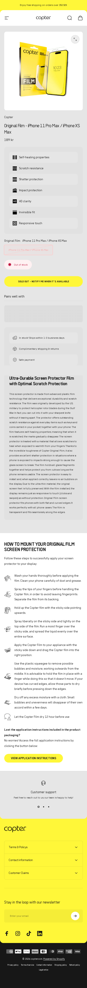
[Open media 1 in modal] (75, 39)
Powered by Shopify (54, 958)
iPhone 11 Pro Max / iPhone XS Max (28, 249)
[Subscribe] (75, 916)
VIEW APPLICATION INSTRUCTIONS (33, 758)
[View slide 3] (48, 806)
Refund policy (74, 965)
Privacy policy (12, 965)
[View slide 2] (43, 806)
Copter (8, 117)
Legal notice (43, 970)
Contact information (44, 965)
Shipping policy (60, 965)
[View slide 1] (38, 806)
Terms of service (27, 965)
